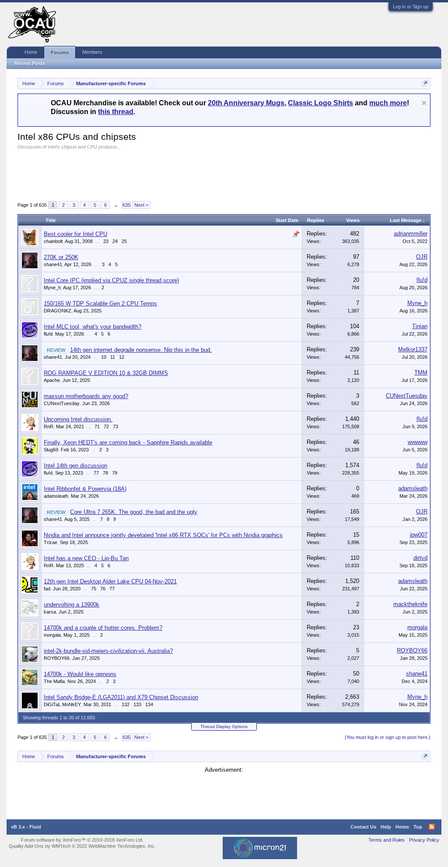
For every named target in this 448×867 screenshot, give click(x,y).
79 (114, 472)
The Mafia (54, 681)
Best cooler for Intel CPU (75, 234)
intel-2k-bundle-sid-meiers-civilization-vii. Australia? (108, 651)
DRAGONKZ (57, 310)
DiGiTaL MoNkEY (62, 704)
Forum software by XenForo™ (82, 840)
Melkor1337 (412, 349)
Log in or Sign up (410, 6)
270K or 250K (61, 257)
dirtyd (420, 558)
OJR (421, 256)
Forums (60, 52)
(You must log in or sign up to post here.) (387, 737)
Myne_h (52, 287)
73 (115, 426)
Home (30, 52)
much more (388, 103)
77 (96, 472)
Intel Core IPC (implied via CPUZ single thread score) (111, 280)
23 (105, 241)
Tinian (419, 326)
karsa (50, 611)
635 (126, 205)
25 (124, 241)
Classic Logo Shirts (320, 103)
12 (121, 357)
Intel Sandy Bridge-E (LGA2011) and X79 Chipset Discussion (121, 697)
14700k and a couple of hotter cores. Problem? (103, 627)
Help (386, 826)
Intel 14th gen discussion (75, 465)
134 (149, 704)
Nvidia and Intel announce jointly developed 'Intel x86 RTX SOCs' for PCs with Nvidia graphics (163, 535)
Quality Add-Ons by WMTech (82, 846)
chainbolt (53, 241)
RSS (432, 827)
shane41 (53, 264)
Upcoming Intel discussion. (78, 419)
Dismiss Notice (424, 103)
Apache (52, 380)
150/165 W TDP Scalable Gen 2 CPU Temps (100, 303)
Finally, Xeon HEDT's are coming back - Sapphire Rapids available (128, 442)
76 (102, 588)
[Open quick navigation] (425, 83)
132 (126, 704)
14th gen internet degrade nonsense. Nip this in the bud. (141, 350)
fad (47, 588)
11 (112, 357)
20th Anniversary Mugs (246, 103)
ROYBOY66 (57, 658)
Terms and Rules (386, 840)
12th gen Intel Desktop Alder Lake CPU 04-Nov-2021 (110, 581)
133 (137, 704)
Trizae (50, 542)
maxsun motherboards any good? (86, 396)
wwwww (417, 442)
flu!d (421, 280)
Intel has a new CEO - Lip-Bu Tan (86, 558)
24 (115, 241)
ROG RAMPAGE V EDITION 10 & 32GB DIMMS (106, 373)
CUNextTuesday (62, 403)
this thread (115, 111)
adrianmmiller (410, 233)
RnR (48, 426)
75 (93, 588)
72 (106, 426)
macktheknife (410, 604)
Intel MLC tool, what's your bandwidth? (92, 326)
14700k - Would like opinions (80, 674)
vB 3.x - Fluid (26, 826)
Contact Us (363, 826)
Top (417, 826)
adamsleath (56, 496)
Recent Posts (29, 63)
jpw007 (418, 534)
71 (97, 426)
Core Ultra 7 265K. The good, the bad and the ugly (133, 512)
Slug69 (51, 449)
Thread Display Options (224, 726)
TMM (420, 372)
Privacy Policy (424, 840)
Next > (141, 205)
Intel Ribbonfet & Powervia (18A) (85, 489)
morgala (52, 635)
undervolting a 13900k (71, 604)
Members (92, 52)
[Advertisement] (177, 174)
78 (105, 472)
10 (103, 357)
